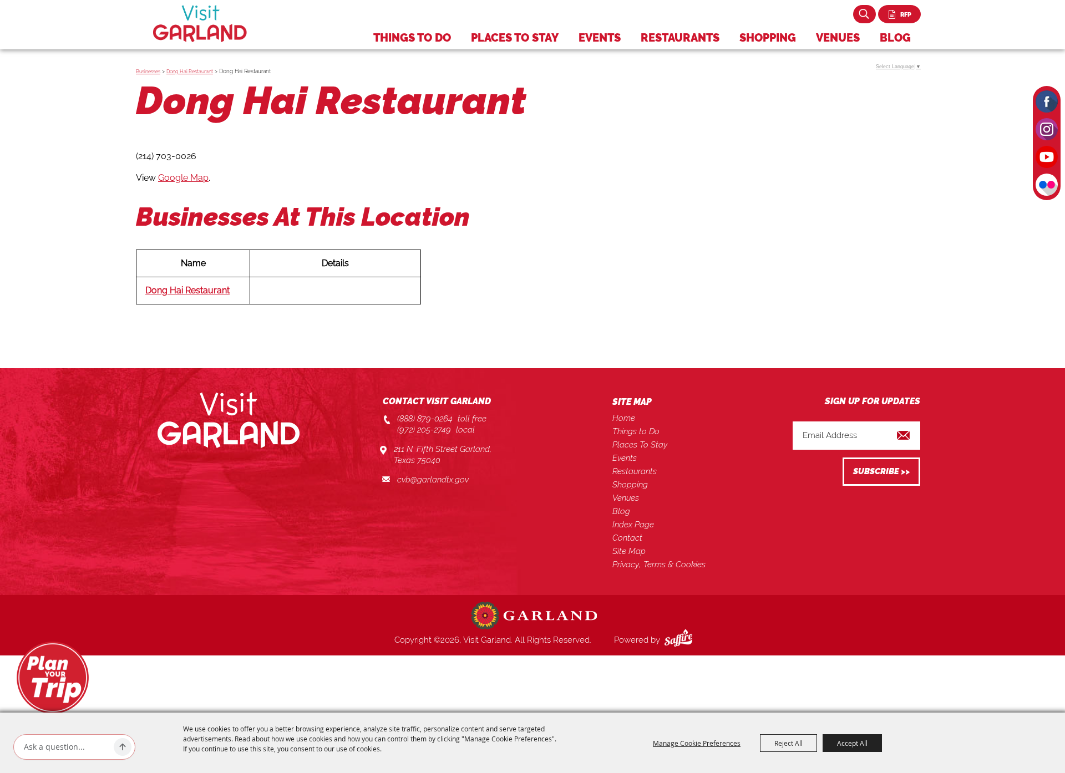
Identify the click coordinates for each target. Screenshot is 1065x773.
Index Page (633, 525)
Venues (838, 37)
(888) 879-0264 (425, 419)
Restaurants (680, 37)
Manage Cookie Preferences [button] (697, 743)
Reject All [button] (788, 743)
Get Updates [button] (881, 471)
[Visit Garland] (200, 23)
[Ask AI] (122, 747)
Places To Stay (515, 37)
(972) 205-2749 (424, 430)
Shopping (767, 37)
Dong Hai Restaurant (189, 71)
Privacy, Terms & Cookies (659, 564)
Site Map (629, 551)
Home (623, 418)
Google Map (183, 177)
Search (864, 14)
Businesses (148, 71)
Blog (895, 37)
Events (600, 37)
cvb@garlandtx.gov (433, 480)
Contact (627, 538)
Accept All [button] (852, 743)
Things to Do (412, 37)
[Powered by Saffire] (680, 640)
